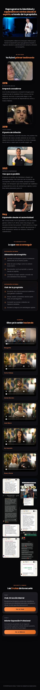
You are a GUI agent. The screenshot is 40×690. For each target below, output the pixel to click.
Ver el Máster (20, 632)
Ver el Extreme (20, 655)
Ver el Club (20, 609)
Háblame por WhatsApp (21, 677)
